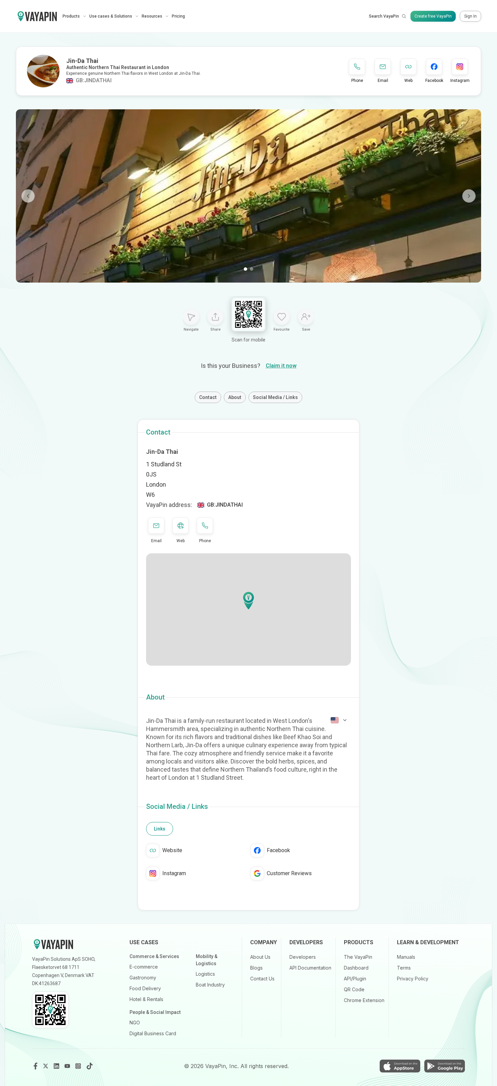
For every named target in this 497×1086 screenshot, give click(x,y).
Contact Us (262, 978)
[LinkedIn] (57, 1066)
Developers (302, 957)
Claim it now (281, 365)
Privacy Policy (412, 978)
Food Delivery (145, 988)
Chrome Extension (364, 1000)
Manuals (406, 957)
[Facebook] (35, 1066)
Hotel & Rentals (146, 999)
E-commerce (143, 967)
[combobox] (339, 720)
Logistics (205, 974)
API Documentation (310, 968)
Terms (404, 968)
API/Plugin (355, 978)
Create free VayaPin (433, 16)
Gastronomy (142, 977)
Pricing (178, 16)
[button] (248, 601)
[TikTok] (89, 1066)
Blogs (256, 968)
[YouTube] (68, 1066)
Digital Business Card (152, 1033)
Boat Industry (210, 985)
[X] (46, 1066)
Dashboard (356, 968)
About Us (260, 957)
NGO (134, 1022)
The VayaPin (358, 957)
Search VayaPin (384, 16)
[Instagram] (78, 1066)
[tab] (159, 829)
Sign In (470, 16)
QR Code (354, 989)
